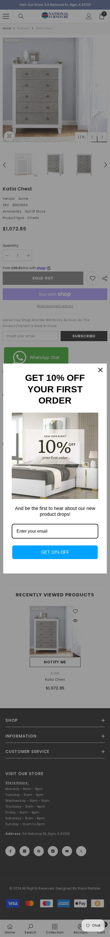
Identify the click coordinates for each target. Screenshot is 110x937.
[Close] (100, 370)
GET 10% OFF (55, 552)
